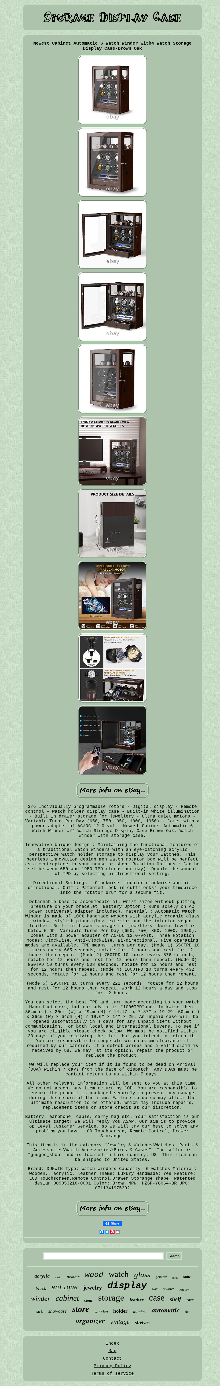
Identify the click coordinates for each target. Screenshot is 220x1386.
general (161, 1277)
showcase (57, 1311)
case (156, 1297)
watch (119, 1274)
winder (40, 1298)
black (41, 1288)
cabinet (67, 1298)
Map (112, 1351)
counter (168, 1289)
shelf (175, 1299)
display (127, 1285)
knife (187, 1277)
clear (88, 1300)
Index (112, 1343)
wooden (101, 1311)
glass (142, 1274)
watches (139, 1311)
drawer (73, 1277)
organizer (90, 1320)
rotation (184, 1289)
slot (187, 1312)
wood (94, 1275)
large (175, 1277)
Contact (112, 1358)
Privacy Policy (112, 1366)
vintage (120, 1321)
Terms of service (112, 1373)
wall (154, 1289)
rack (39, 1311)
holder (120, 1311)
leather (137, 1299)
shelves (142, 1322)
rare (190, 1299)
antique (65, 1287)
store (80, 1309)
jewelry (92, 1287)
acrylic (42, 1276)
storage (111, 1297)
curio (58, 1277)
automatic (165, 1310)
